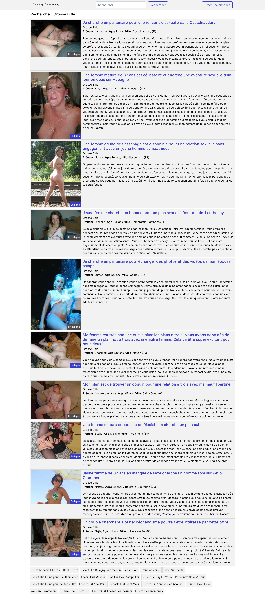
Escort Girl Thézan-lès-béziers (112, 591)
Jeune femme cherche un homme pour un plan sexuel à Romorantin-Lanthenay (153, 212)
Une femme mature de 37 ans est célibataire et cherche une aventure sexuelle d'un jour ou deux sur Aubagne (157, 77)
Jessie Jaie (131, 570)
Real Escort (70, 570)
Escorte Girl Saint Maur (124, 584)
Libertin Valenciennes (149, 591)
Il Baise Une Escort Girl (74, 591)
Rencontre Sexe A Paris (190, 577)
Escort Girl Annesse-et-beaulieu (163, 584)
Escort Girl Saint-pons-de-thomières (54, 577)
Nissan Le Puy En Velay (157, 577)
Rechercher (158, 5)
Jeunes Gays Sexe (199, 584)
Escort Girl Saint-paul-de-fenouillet (53, 584)
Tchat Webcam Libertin (45, 570)
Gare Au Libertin (174, 570)
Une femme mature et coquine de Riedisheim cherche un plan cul (141, 424)
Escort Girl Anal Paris (93, 584)
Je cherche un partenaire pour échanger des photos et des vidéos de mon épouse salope (157, 263)
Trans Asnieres (150, 570)
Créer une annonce (217, 5)
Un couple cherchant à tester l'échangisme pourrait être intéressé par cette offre (155, 522)
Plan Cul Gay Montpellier (123, 577)
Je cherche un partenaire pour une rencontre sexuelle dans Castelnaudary (149, 22)
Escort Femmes (45, 5)
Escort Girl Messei (93, 577)
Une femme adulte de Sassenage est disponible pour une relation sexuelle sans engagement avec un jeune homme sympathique (153, 146)
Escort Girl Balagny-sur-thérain (101, 570)
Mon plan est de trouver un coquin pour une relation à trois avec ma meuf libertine (156, 384)
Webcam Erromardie (44, 591)
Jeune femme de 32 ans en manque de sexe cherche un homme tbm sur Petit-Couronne (153, 475)
